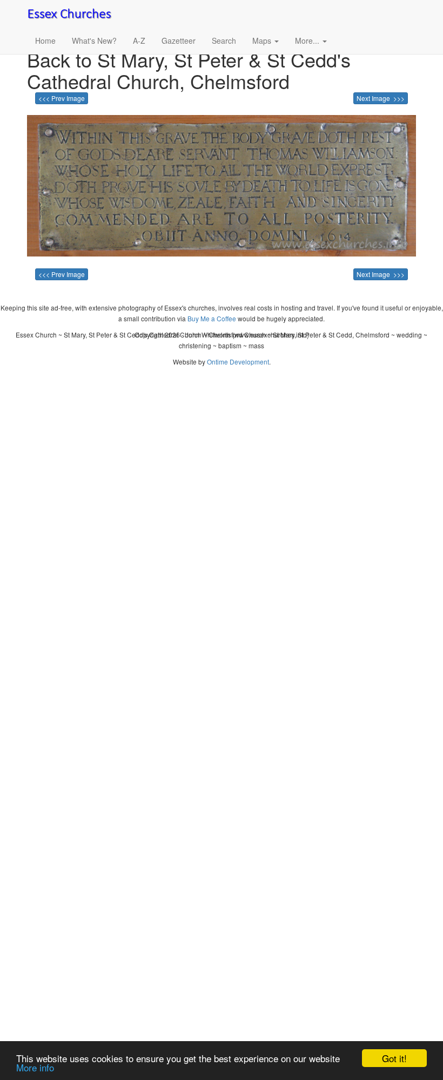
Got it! (394, 1058)
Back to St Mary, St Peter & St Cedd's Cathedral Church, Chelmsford (189, 69)
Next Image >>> (381, 98)
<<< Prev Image (61, 98)
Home (45, 40)
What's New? (94, 40)
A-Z (139, 40)
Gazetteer (179, 40)
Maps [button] (262, 40)
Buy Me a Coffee (211, 318)
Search (224, 40)
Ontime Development (238, 361)
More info (35, 1067)
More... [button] (308, 40)
